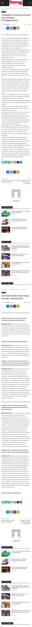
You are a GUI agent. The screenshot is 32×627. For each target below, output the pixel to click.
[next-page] (5, 235)
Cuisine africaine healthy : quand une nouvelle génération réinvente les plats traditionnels (20, 247)
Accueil (2, 8)
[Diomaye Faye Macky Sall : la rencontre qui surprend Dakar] (5, 265)
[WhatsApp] (17, 28)
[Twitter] (11, 28)
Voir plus (15, 278)
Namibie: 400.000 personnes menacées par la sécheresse (24, 182)
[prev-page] (2, 235)
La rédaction (7, 24)
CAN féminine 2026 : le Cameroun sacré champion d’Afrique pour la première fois (20, 272)
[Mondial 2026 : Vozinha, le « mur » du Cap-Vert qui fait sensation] (5, 256)
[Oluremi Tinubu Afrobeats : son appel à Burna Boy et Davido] (5, 213)
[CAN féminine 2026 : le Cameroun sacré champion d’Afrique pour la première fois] (5, 273)
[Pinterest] (14, 28)
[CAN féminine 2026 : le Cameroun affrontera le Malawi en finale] (5, 222)
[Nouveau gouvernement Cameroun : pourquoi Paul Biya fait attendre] (5, 230)
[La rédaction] (2, 24)
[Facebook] (7, 28)
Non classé (7, 8)
